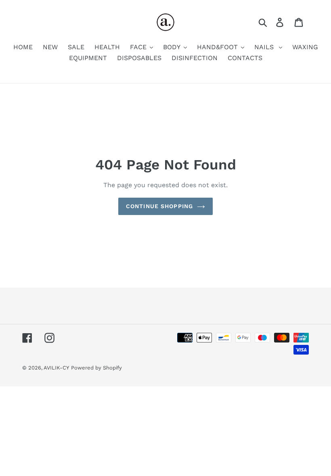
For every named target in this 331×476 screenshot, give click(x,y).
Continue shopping (159, 206)
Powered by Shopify (96, 368)
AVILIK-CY (56, 368)
